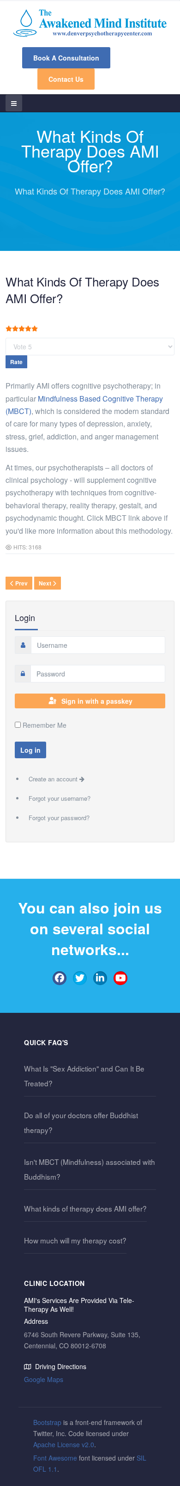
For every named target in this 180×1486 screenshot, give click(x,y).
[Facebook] (59, 978)
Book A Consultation (66, 57)
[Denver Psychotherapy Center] (90, 23)
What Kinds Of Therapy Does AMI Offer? (82, 289)
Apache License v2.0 (63, 1444)
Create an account (54, 778)
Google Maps (43, 1379)
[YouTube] (120, 978)
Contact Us (66, 79)
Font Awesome (55, 1457)
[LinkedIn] (100, 978)
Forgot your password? (59, 817)
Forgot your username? (59, 798)
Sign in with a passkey (96, 701)
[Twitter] (80, 978)
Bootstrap (47, 1422)
